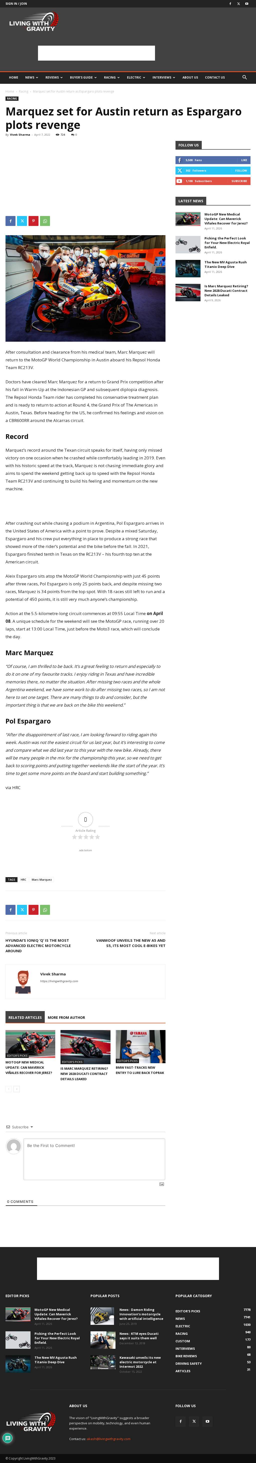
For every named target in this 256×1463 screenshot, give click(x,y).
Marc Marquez (42, 879)
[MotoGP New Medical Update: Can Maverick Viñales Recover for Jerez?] (30, 1044)
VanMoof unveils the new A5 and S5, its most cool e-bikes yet (131, 943)
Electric (134, 77)
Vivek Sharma (20, 134)
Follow (241, 170)
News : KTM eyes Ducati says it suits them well (139, 1335)
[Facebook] (230, 3)
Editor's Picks (17, 1055)
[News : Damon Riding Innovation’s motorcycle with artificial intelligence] (102, 1316)
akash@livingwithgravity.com (108, 1439)
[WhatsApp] (45, 221)
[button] (244, 78)
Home (13, 77)
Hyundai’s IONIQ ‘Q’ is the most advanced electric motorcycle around (38, 945)
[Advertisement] (96, 53)
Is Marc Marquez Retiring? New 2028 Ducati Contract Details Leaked (84, 1073)
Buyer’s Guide (81, 77)
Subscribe (239, 181)
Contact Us (215, 77)
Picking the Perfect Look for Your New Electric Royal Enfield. (227, 242)
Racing (110, 77)
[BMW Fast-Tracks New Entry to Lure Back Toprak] (141, 1046)
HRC (23, 879)
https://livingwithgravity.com (59, 981)
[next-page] (17, 1089)
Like (244, 160)
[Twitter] (238, 3)
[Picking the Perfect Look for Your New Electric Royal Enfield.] (188, 244)
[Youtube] (246, 3)
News (29, 77)
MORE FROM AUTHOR (66, 1017)
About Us (190, 77)
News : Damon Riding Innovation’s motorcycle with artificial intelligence (141, 1314)
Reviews (52, 77)
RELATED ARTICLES (25, 1017)
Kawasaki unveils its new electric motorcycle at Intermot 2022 (140, 1362)
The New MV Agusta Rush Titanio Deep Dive (225, 264)
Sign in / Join (16, 3)
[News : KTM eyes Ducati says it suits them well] (103, 1340)
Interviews (161, 77)
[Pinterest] (33, 221)
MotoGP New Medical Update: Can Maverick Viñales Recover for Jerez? (29, 1067)
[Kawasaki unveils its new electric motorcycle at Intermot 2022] (103, 1362)
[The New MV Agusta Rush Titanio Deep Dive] (188, 268)
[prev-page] (9, 1089)
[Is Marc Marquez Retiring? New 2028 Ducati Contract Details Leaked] (85, 1047)
